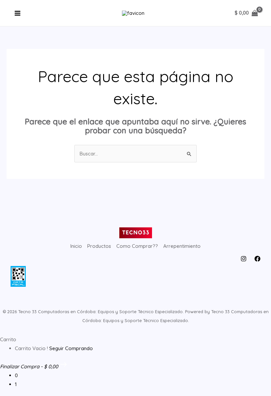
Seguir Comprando (71, 348)
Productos (99, 246)
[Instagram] (244, 259)
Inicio (76, 246)
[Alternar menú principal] (18, 13)
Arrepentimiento (182, 246)
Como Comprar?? (137, 246)
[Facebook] (257, 259)
